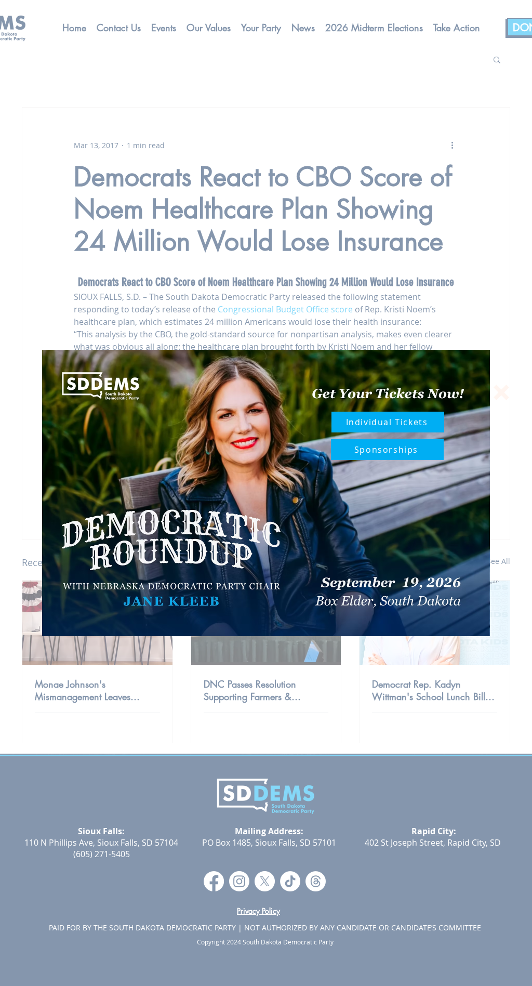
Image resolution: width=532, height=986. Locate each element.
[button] (501, 392)
